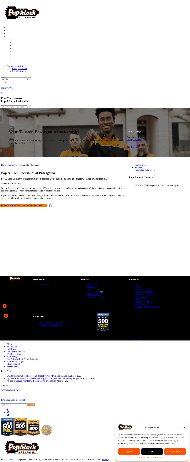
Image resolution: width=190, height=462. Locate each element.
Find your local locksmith (50, 324)
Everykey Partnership (144, 292)
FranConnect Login (95, 297)
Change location (134, 139)
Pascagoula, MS (15, 66)
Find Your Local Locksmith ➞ (14, 400)
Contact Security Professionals (52, 322)
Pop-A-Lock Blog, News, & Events (22, 359)
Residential (11, 349)
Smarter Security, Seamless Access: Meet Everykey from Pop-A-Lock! (38, 376)
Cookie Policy (144, 457)
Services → (140, 167)
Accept (129, 451)
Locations (12, 165)
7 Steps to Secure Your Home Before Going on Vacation (31, 381)
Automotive (92, 284)
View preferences (175, 451)
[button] (184, 427)
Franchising (44, 284)
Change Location (19, 68)
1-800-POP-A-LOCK (10, 390)
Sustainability (140, 304)
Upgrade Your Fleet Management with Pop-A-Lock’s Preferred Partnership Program (44, 378)
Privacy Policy (157, 457)
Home (4, 165)
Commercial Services (16, 351)
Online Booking (23, 61)
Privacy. (105, 459)
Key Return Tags (142, 289)
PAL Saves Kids (14, 354)
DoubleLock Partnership (145, 294)
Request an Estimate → (145, 170)
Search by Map (19, 71)
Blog (137, 284)
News (137, 287)
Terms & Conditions (143, 302)
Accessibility (12, 366)
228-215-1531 (7, 88)
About (9, 344)
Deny (152, 451)
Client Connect (93, 294)
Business (90, 287)
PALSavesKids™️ (95, 292)
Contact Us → (141, 165)
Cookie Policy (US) (143, 299)
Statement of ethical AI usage (147, 307)
